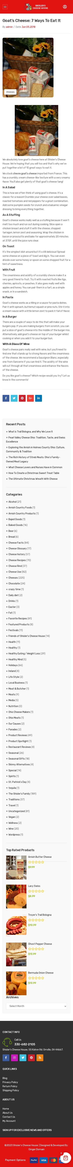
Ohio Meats (14, 717)
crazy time (14, 589)
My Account (9, 1121)
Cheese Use (14, 571)
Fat (10, 612)
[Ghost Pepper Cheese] (16, 954)
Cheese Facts (16, 542)
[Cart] (65, 7)
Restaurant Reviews (19, 747)
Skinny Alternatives (19, 764)
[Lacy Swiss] (16, 896)
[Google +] (30, 398)
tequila (12, 788)
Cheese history (16, 554)
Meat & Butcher (17, 688)
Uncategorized (16, 811)
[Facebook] (6, 398)
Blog (5, 1078)
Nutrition (13, 706)
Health (12, 642)
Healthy (12, 647)
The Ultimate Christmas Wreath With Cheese (33, 478)
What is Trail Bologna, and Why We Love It (30, 431)
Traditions (14, 799)
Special (12, 770)
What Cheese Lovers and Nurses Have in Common (35, 467)
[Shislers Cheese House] (36, 6)
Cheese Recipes (17, 560)
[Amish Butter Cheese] (16, 867)
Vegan (11, 817)
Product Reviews (17, 735)
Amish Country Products (21, 513)
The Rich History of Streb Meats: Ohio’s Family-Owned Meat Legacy (33, 459)
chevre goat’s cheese (25, 173)
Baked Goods (15, 525)
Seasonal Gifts (16, 758)
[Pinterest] (22, 398)
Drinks (11, 601)
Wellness (13, 823)
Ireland (12, 671)
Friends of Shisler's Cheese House (26, 636)
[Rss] (39, 1057)
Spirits (12, 776)
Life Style (13, 677)
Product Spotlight (18, 741)
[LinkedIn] (38, 398)
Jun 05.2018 (28, 26)
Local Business (16, 682)
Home (6, 1108)
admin (9, 26)
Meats (11, 694)
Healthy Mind (15, 659)
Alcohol (12, 501)
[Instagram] (14, 1057)
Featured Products (18, 624)
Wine (11, 828)
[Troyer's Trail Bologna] (16, 925)
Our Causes (14, 723)
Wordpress (14, 834)
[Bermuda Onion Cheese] (16, 983)
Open (5, 6)
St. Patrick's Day (17, 782)
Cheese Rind (15, 566)
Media (11, 700)
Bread (11, 536)
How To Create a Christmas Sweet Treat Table (33, 473)
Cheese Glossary (17, 548)
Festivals (13, 630)
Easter (12, 607)
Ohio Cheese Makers (19, 712)
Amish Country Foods (20, 507)
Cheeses (10, 92)
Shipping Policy (11, 1090)
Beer (11, 531)
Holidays (13, 665)
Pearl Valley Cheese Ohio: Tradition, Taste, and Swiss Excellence (35, 439)
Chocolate (14, 583)
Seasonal (13, 753)
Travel (11, 805)
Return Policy (10, 1086)
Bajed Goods (15, 519)
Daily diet (13, 595)
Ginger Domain (36, 1149)
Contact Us (9, 1117)
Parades (12, 729)
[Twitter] (14, 398)
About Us (8, 1112)
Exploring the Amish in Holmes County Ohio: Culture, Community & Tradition (35, 449)
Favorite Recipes (17, 618)
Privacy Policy (10, 1082)
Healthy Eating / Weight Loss (24, 653)
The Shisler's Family (19, 793)
